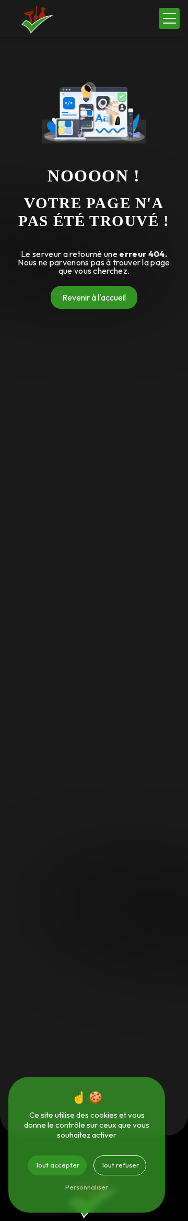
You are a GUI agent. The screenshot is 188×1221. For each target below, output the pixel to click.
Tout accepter (57, 1165)
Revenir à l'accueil (94, 297)
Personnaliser (86, 1187)
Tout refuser (120, 1165)
